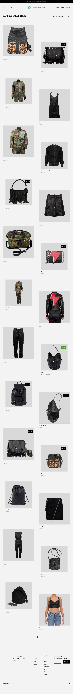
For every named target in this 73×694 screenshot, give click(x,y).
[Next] (42, 636)
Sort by (55, 16)
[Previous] (30, 636)
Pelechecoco (10, 683)
